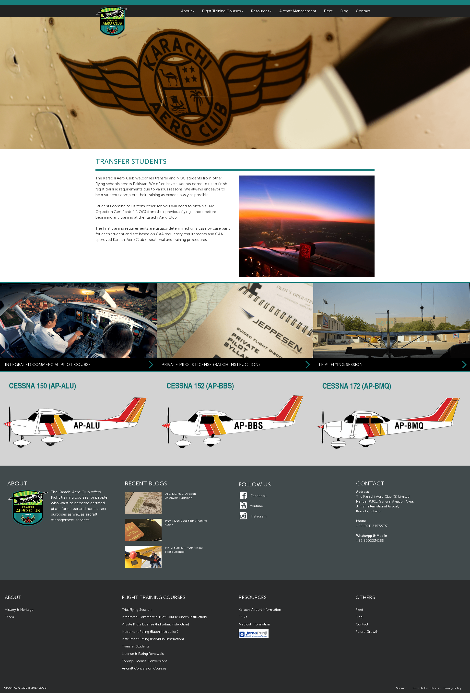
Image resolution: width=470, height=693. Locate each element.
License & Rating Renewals (143, 654)
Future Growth (367, 632)
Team (9, 617)
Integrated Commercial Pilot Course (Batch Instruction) (164, 617)
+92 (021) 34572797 (372, 526)
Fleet (328, 11)
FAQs (243, 617)
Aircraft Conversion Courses (144, 668)
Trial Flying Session (137, 610)
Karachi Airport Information (260, 610)
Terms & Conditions (425, 688)
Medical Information (254, 624)
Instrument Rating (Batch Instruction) (150, 632)
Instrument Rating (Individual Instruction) (153, 639)
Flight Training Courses (221, 11)
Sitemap (401, 688)
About (186, 11)
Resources (260, 11)
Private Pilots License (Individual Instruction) (155, 624)
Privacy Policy (452, 688)
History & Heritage (19, 610)
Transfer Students (135, 646)
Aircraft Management (297, 11)
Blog (344, 11)
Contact (363, 11)
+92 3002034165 (370, 541)
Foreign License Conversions (144, 661)
